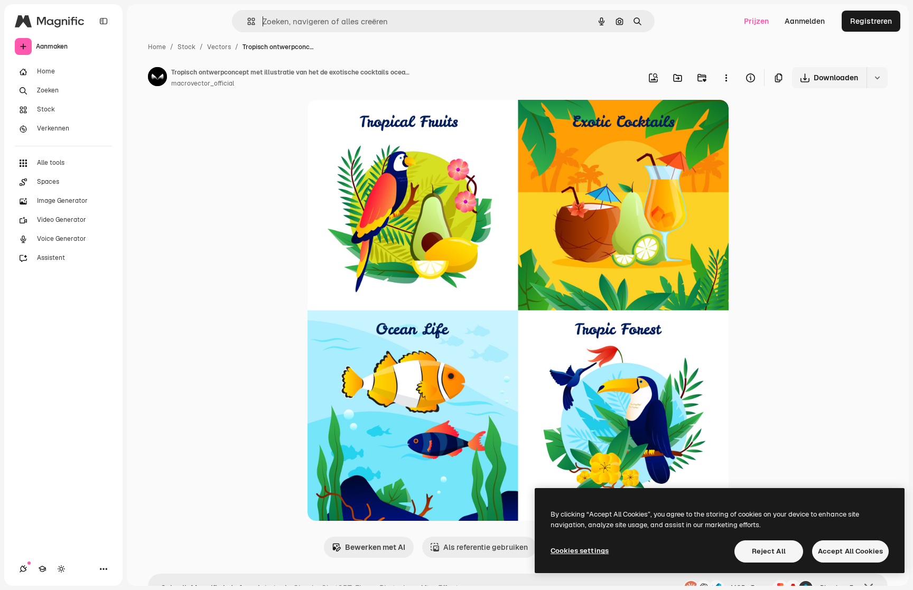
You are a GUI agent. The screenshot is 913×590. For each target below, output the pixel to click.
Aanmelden (805, 21)
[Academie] (42, 568)
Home (157, 47)
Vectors (219, 47)
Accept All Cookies (850, 551)
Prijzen (756, 21)
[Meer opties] (726, 77)
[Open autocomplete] (247, 21)
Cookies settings (580, 550)
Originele (377, 120)
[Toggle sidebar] (103, 21)
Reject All (769, 551)
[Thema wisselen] (61, 568)
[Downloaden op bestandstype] (877, 77)
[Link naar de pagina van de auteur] (157, 78)
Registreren (871, 21)
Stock (186, 47)
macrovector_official (202, 83)
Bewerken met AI (375, 547)
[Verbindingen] (23, 568)
